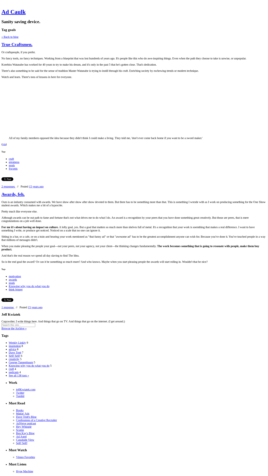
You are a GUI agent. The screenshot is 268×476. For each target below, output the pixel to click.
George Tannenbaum (21, 362)
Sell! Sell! (14, 355)
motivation (15, 276)
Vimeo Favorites (25, 457)
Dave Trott (15, 352)
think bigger (16, 289)
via (4, 144)
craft (11, 158)
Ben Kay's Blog (25, 433)
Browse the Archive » (14, 328)
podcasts (14, 372)
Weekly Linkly (17, 342)
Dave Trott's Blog (26, 416)
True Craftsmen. (16, 44)
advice (12, 349)
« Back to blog (9, 36)
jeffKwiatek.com (25, 389)
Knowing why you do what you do (29, 286)
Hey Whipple (24, 426)
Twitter (20, 392)
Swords (13, 168)
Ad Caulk (13, 12)
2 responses (8, 186)
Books (20, 410)
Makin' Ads (22, 413)
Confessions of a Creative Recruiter (36, 420)
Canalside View (25, 439)
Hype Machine (24, 471)
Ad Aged (21, 436)
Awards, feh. (13, 194)
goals (12, 165)
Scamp (20, 430)
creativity (14, 359)
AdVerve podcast (26, 423)
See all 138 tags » (19, 375)
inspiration (15, 346)
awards (13, 279)
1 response (7, 307)
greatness (14, 162)
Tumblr (20, 396)
